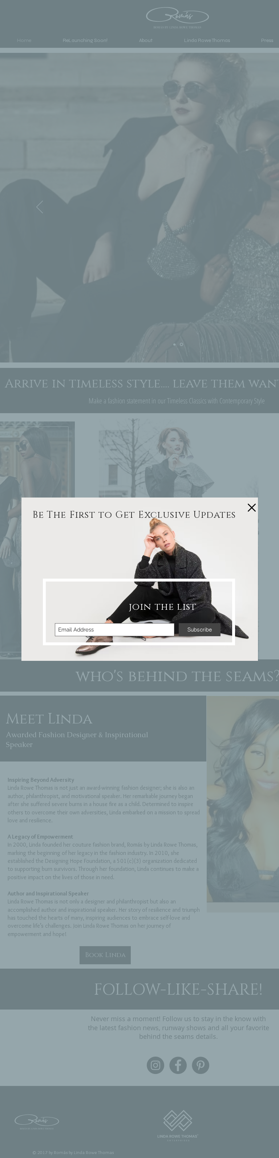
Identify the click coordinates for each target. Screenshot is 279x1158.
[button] (252, 508)
